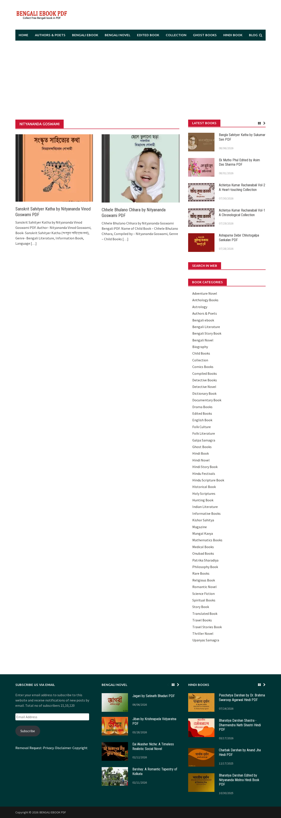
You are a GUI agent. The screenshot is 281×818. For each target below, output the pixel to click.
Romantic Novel (204, 587)
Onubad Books (203, 553)
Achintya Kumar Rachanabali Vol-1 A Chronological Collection (242, 212)
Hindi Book (232, 35)
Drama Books (202, 407)
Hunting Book (202, 500)
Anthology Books (205, 300)
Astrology (199, 307)
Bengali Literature (206, 327)
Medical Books (203, 547)
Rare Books (200, 573)
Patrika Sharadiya (205, 560)
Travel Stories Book (207, 627)
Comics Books (202, 366)
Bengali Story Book (206, 333)
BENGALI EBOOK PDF (53, 812)
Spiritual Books (203, 600)
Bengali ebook (85, 35)
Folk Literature (203, 433)
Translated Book (204, 613)
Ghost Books (205, 35)
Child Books (201, 353)
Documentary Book (206, 400)
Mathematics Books (207, 540)
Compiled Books (204, 373)
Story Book (200, 607)
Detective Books (204, 380)
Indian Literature (205, 506)
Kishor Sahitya (203, 520)
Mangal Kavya (202, 533)
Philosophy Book (205, 567)
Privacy (48, 748)
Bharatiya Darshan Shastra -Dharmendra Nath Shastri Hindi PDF (240, 725)
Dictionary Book (204, 393)
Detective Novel (204, 386)
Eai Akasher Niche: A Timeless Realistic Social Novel (153, 746)
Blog (253, 35)
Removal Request (28, 748)
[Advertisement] (140, 80)
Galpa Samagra (203, 440)
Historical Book (204, 486)
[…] (33, 243)
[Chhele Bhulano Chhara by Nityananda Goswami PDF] (140, 168)
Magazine (199, 527)
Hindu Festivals (203, 473)
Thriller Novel (202, 633)
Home (23, 35)
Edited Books (202, 413)
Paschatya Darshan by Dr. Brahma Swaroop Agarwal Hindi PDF (242, 697)
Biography (200, 346)
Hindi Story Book (205, 467)
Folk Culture (201, 427)
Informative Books (206, 513)
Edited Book (148, 35)
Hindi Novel (201, 460)
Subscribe (27, 731)
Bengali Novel (117, 35)
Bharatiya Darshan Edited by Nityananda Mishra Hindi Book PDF (239, 780)
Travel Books (202, 620)
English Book (202, 420)
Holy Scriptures (203, 493)
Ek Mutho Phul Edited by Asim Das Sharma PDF (239, 162)
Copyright (80, 748)
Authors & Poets (50, 35)
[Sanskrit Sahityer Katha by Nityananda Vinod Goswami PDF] (54, 167)
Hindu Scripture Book (208, 480)
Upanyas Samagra (205, 640)
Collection (176, 35)
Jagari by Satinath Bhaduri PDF (153, 696)
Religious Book (203, 580)
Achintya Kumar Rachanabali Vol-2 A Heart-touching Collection (242, 187)
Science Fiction (203, 593)
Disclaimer (63, 748)
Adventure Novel (204, 293)
